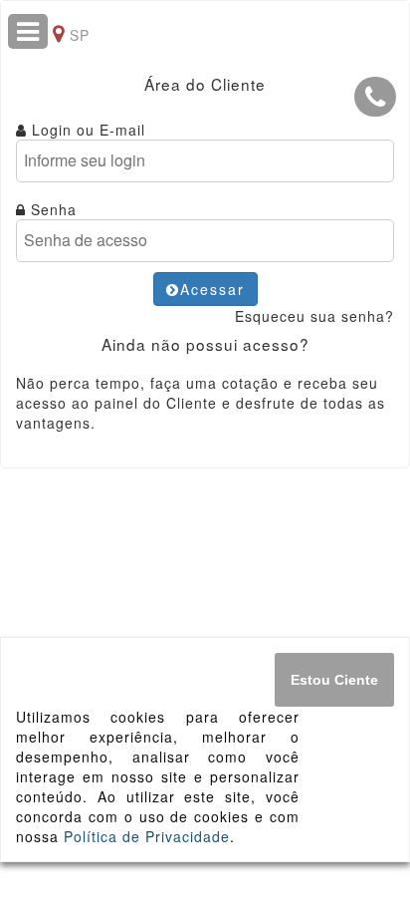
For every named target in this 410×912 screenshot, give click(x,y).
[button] (375, 97)
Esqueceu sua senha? (314, 316)
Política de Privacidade (147, 836)
